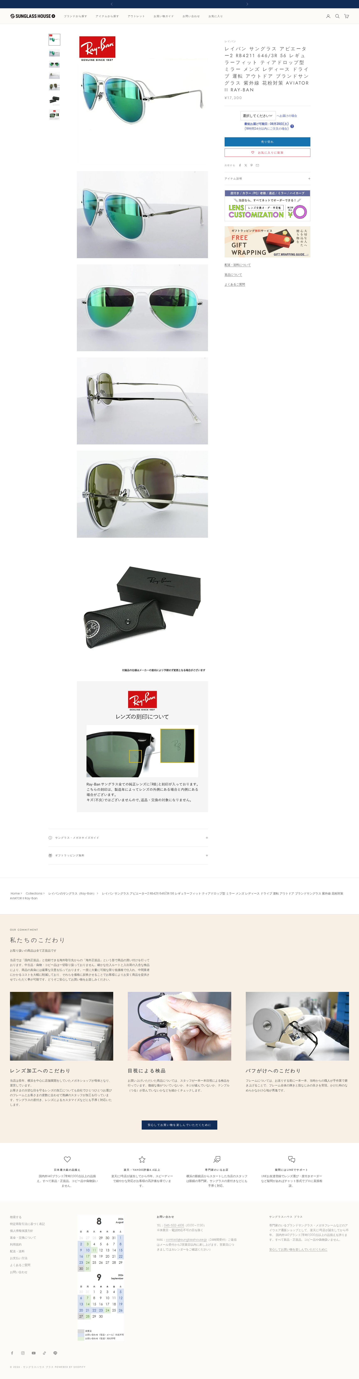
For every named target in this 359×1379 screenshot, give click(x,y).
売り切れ (267, 142)
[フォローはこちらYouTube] (34, 1353)
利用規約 (16, 1244)
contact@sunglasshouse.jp (186, 1240)
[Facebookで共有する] (240, 165)
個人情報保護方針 (21, 1231)
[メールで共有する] (257, 165)
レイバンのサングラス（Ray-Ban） (72, 893)
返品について (233, 274)
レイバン (230, 41)
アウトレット (136, 16)
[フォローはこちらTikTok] (44, 1353)
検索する (16, 1217)
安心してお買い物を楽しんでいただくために (179, 1125)
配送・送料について (238, 265)
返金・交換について (23, 1237)
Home (15, 893)
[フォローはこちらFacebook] (12, 1353)
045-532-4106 (174, 1225)
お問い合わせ (191, 16)
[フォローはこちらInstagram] (23, 1353)
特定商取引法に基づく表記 (27, 1224)
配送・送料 (17, 1251)
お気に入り (216, 16)
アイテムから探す (107, 16)
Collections (34, 893)
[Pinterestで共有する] (251, 165)
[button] (292, 126)
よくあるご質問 (235, 284)
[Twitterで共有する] (245, 165)
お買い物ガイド (164, 16)
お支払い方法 (18, 1258)
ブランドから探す (75, 16)
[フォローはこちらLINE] (55, 1353)
